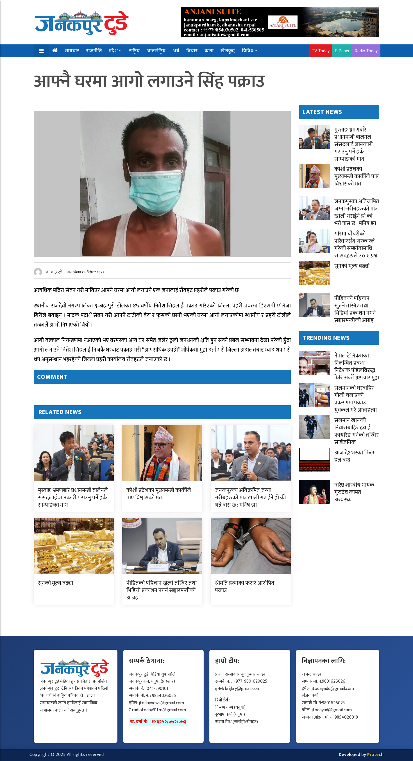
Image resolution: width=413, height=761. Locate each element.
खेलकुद (228, 51)
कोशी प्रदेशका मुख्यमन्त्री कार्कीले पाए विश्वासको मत (158, 494)
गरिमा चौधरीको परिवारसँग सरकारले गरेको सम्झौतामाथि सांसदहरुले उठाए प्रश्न (355, 245)
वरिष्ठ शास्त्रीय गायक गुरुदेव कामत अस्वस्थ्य (354, 492)
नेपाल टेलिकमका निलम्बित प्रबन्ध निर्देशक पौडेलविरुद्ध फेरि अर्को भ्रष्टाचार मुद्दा (356, 366)
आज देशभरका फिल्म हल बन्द (355, 456)
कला (209, 51)
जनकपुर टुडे (54, 272)
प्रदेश (113, 51)
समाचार (72, 51)
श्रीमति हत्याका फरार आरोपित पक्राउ (244, 586)
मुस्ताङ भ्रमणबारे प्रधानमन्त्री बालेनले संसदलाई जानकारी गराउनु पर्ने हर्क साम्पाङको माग (73, 498)
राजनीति (94, 51)
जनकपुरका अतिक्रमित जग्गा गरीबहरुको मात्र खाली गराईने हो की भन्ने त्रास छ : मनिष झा (250, 498)
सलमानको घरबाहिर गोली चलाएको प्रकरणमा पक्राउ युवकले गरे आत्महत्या (355, 399)
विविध (247, 51)
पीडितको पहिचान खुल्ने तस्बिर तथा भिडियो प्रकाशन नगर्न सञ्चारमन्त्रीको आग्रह (161, 590)
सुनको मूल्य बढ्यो (55, 583)
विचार (192, 51)
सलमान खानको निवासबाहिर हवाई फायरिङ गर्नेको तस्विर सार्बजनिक (356, 431)
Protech (375, 754)
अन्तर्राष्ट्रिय (156, 51)
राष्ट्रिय (134, 51)
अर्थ (176, 51)
